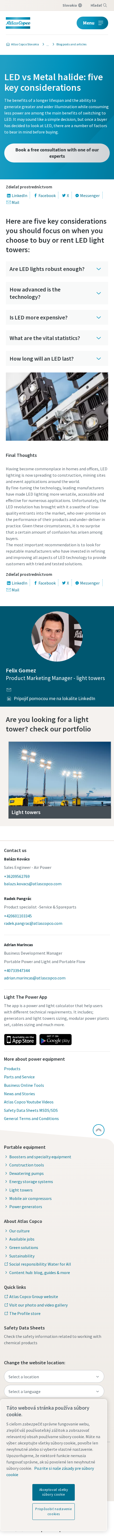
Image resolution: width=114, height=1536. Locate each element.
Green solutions (23, 1247)
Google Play (55, 1039)
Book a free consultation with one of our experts (57, 153)
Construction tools (26, 1164)
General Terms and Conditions (31, 1118)
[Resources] (46, 44)
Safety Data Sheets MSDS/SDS (31, 1110)
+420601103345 (18, 915)
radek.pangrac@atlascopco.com (33, 923)
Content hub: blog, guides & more (39, 1272)
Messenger (90, 195)
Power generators (25, 1206)
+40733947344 (17, 970)
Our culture (19, 1230)
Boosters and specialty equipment (40, 1156)
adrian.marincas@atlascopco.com (34, 977)
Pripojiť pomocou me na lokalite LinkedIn (54, 698)
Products (12, 1068)
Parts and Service (19, 1076)
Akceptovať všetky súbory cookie (53, 1492)
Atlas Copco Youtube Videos (29, 1101)
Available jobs (21, 1239)
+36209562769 (17, 876)
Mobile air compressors (30, 1198)
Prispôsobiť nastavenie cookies (53, 1511)
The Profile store (25, 1313)
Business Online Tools (24, 1085)
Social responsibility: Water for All (40, 1264)
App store (20, 1039)
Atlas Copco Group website (33, 1296)
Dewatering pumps (26, 1173)
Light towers (21, 1190)
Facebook (47, 195)
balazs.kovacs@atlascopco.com (33, 883)
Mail (15, 202)
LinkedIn (19, 195)
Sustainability (21, 1256)
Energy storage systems (31, 1181)
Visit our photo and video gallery (38, 1305)
